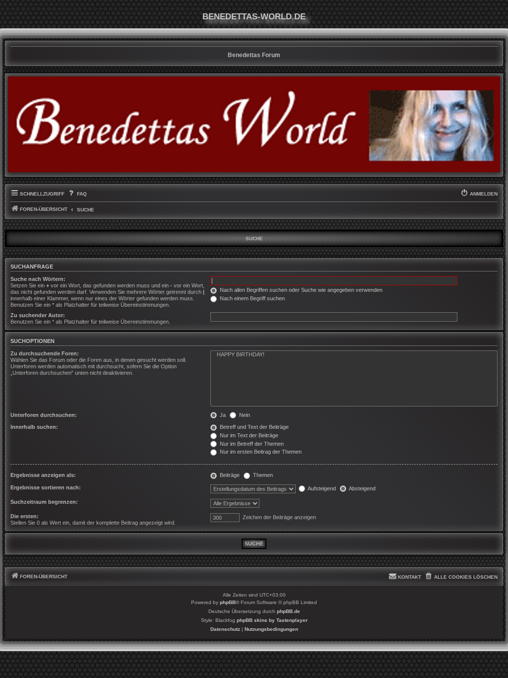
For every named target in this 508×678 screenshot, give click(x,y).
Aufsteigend (321, 488)
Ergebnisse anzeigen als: (43, 475)
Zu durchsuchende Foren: (44, 353)
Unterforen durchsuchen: (43, 415)
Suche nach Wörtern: (37, 279)
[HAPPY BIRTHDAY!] (354, 354)
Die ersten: (24, 516)
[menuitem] (76, 194)
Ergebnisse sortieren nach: (45, 487)
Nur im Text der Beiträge (248, 435)
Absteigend (362, 488)
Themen (262, 475)
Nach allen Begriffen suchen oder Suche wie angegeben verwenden (300, 290)
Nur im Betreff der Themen (251, 444)
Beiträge (229, 475)
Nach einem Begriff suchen (251, 298)
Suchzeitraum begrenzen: (44, 502)
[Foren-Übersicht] (254, 124)
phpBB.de (288, 611)
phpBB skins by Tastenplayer (272, 620)
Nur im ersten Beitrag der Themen (260, 452)
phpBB (228, 602)
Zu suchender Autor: (37, 315)
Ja (222, 415)
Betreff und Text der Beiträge (253, 427)
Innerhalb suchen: (34, 427)
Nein (244, 415)
